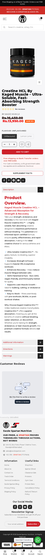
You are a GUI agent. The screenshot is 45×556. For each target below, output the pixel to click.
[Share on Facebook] (4, 180)
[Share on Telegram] (13, 180)
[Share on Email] (18, 180)
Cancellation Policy (32, 488)
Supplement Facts (22, 173)
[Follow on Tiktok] (30, 507)
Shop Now (29, 465)
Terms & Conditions (11, 480)
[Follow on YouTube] (25, 507)
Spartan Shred (30, 469)
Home (6, 465)
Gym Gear (29, 480)
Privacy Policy (9, 488)
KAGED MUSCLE (12, 114)
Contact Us (8, 473)
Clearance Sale (30, 473)
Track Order (9, 476)
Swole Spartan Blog (11, 484)
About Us (7, 469)
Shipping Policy (10, 492)
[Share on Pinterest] (9, 180)
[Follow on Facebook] (15, 507)
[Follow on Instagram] (20, 507)
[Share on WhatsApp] (23, 180)
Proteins (28, 476)
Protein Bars (29, 484)
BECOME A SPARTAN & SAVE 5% (22, 12)
